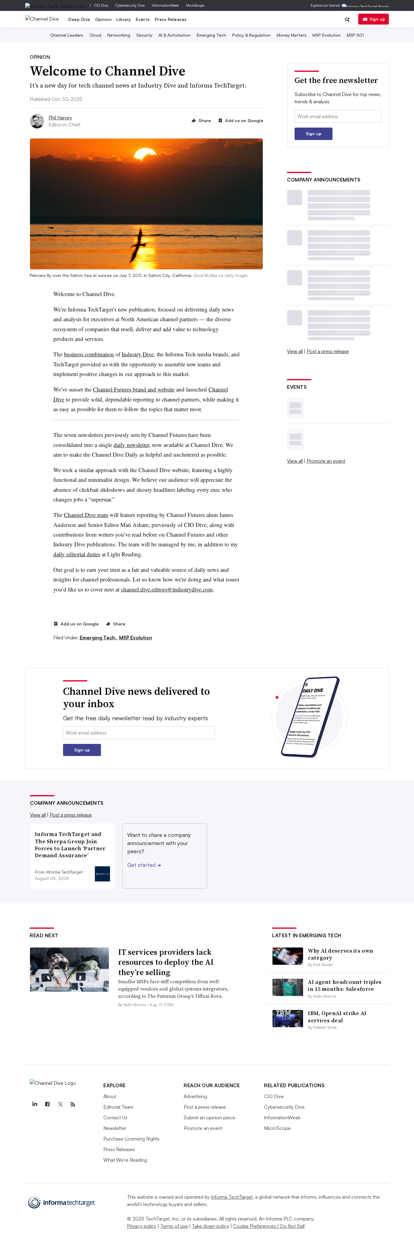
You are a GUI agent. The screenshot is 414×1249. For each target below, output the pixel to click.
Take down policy (210, 1226)
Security (144, 35)
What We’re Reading (125, 1160)
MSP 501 (355, 35)
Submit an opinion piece (209, 1117)
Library (123, 19)
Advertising (195, 1096)
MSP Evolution (326, 35)
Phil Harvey (60, 118)
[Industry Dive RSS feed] (72, 1104)
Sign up (377, 19)
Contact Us (115, 1117)
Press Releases (171, 19)
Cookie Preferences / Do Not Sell (269, 1226)
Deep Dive (79, 19)
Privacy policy (141, 1226)
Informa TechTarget (232, 1197)
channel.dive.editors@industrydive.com (167, 589)
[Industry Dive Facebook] (47, 1104)
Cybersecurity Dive (130, 5)
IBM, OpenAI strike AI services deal (337, 1016)
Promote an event (326, 461)
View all (295, 351)
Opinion (103, 19)
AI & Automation (175, 35)
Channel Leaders (66, 35)
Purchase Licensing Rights (131, 1139)
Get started (144, 864)
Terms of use (174, 1226)
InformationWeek (165, 5)
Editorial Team (118, 1107)
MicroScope (195, 5)
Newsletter (114, 1128)
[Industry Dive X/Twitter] (60, 1104)
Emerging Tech (211, 35)
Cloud (95, 35)
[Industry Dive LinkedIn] (34, 1104)
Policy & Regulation (251, 35)
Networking (118, 35)
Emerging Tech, (99, 637)
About (109, 1096)
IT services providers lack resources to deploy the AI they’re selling (166, 962)
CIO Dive (101, 5)
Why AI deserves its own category (340, 954)
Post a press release (328, 351)
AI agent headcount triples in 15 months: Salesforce (345, 985)
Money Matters (291, 35)
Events (143, 19)
